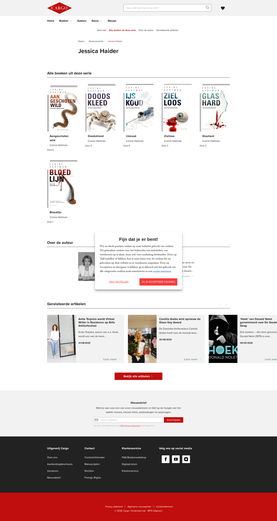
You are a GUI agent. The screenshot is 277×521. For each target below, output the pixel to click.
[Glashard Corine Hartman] (215, 116)
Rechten (89, 471)
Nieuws (112, 21)
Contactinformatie (94, 457)
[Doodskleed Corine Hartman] (100, 116)
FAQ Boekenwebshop (134, 457)
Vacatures (52, 471)
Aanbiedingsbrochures (59, 464)
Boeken (63, 21)
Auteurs (81, 21)
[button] (226, 304)
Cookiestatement (164, 506)
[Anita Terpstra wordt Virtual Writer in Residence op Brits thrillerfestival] (85, 339)
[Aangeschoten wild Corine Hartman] (62, 118)
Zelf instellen (118, 281)
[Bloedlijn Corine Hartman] (62, 192)
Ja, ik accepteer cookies (158, 281)
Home (50, 21)
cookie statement (162, 271)
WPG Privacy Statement (130, 425)
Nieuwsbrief (54, 477)
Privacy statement (114, 506)
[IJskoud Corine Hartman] (138, 116)
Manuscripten (92, 464)
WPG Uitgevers (155, 510)
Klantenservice (130, 471)
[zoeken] (208, 8)
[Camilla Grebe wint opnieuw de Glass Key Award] (166, 339)
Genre (95, 21)
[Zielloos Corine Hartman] (177, 116)
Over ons (52, 457)
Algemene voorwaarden (139, 506)
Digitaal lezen (129, 464)
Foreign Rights (92, 477)
